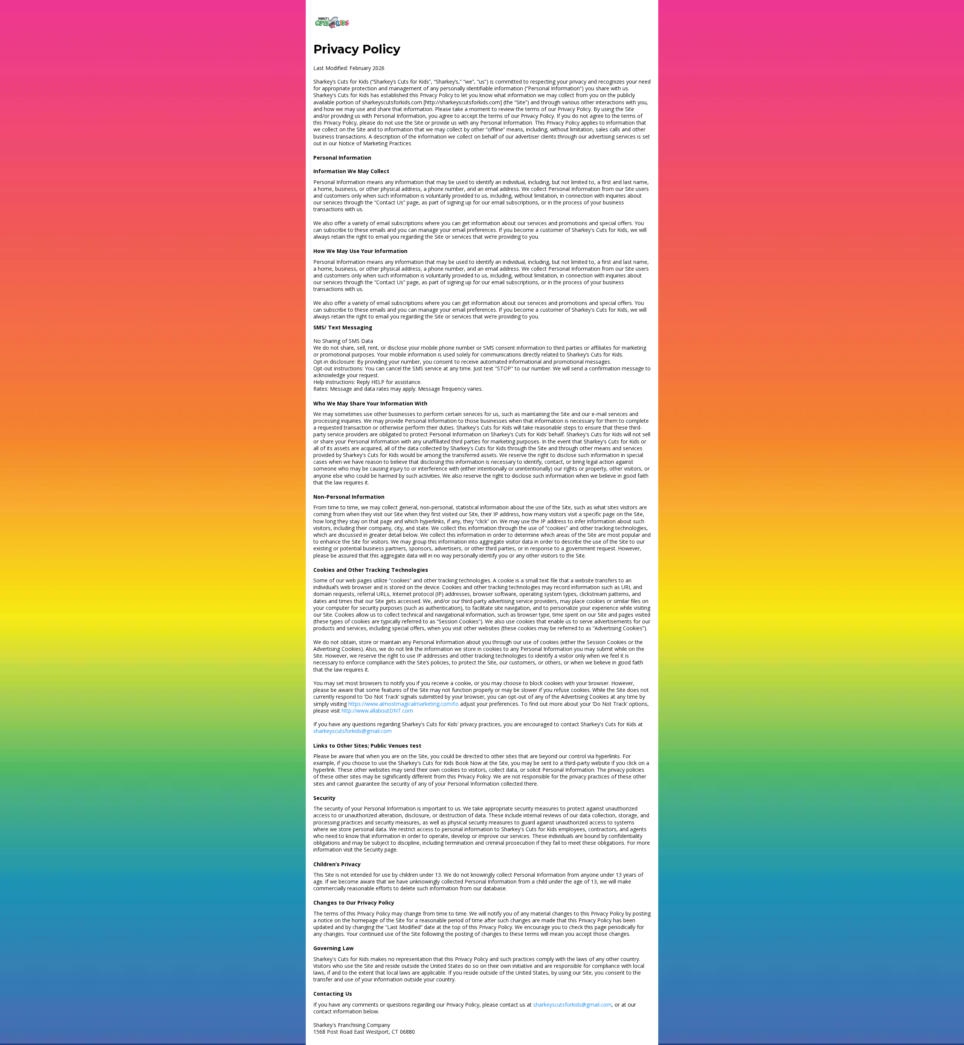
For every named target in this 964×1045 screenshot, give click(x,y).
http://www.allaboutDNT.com (377, 710)
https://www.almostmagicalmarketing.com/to (403, 703)
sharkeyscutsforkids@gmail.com (352, 730)
